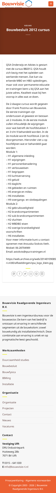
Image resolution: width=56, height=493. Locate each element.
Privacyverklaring (14, 480)
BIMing (6, 378)
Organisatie (9, 402)
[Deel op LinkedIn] (42, 273)
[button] (50, 3)
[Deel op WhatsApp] (13, 273)
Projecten (8, 408)
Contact (7, 414)
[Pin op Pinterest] (36, 273)
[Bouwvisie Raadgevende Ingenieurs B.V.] (17, 4)
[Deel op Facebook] (19, 273)
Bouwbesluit (9, 366)
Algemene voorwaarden (38, 480)
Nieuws (28, 25)
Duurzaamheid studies (15, 360)
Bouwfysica (9, 372)
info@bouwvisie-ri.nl (16, 467)
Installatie (8, 384)
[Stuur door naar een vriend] (30, 273)
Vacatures (8, 426)
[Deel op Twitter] (25, 273)
